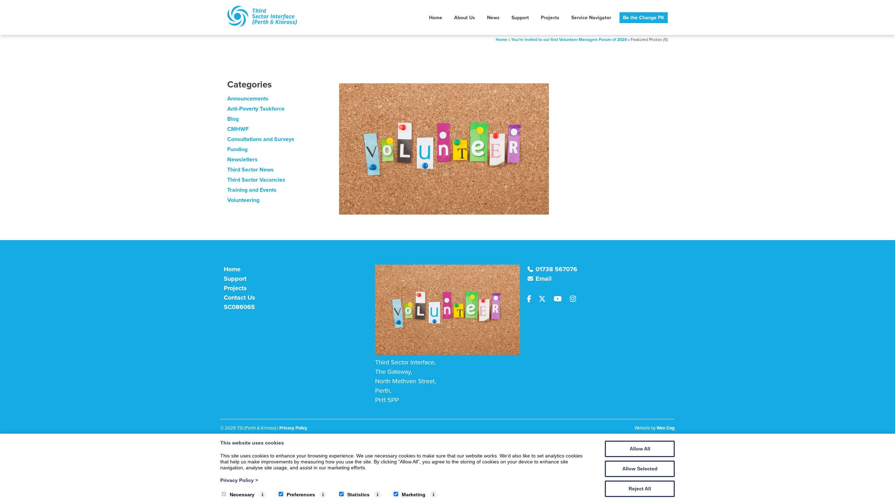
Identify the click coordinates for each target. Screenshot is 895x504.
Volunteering (243, 200)
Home (435, 17)
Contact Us (239, 297)
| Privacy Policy (292, 428)
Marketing (413, 494)
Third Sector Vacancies (256, 180)
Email (544, 278)
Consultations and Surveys (260, 139)
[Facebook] (532, 299)
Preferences (301, 494)
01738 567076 (556, 269)
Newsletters (242, 159)
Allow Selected (640, 468)
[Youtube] (560, 299)
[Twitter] (545, 299)
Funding (237, 149)
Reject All (640, 488)
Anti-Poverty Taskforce (256, 109)
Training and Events (252, 190)
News (493, 17)
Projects (550, 17)
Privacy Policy (239, 480)
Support (520, 17)
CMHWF (238, 129)
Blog (233, 119)
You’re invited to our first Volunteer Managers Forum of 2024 (569, 39)
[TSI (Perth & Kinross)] (262, 25)
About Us (464, 17)
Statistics (358, 494)
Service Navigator (591, 17)
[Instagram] (575, 299)
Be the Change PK (643, 17)
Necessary (242, 494)
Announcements (247, 98)
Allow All (640, 448)
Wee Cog (666, 428)
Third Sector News (250, 170)
